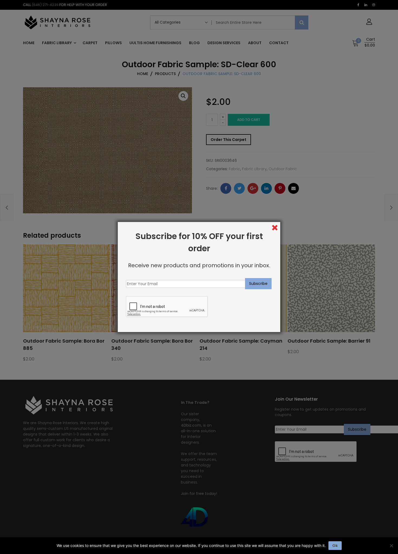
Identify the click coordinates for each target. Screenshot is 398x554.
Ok (335, 545)
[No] (391, 545)
